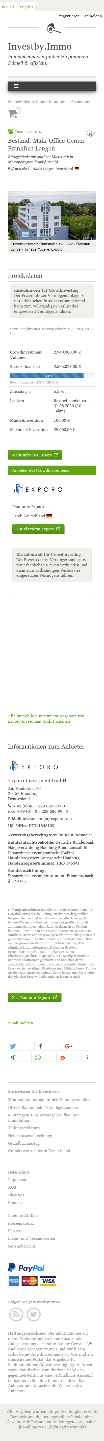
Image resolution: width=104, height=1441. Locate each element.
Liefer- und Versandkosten (31, 1238)
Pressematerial (21, 1223)
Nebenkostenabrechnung (30, 1135)
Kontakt (15, 1202)
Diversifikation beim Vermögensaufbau (43, 1107)
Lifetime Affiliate (23, 1215)
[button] (91, 195)
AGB (12, 1187)
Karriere (15, 1230)
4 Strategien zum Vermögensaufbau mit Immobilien (43, 1117)
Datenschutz (18, 1172)
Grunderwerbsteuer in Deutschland (39, 1151)
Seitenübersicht (21, 1246)
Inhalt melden (20, 1023)
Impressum (18, 1179)
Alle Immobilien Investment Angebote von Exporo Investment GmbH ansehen (46, 718)
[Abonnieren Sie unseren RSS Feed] (16, 1314)
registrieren (69, 15)
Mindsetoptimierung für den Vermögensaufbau (50, 1099)
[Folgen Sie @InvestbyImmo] (33, 1314)
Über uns (16, 1195)
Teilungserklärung (24, 1128)
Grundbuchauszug (24, 1143)
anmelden (93, 15)
